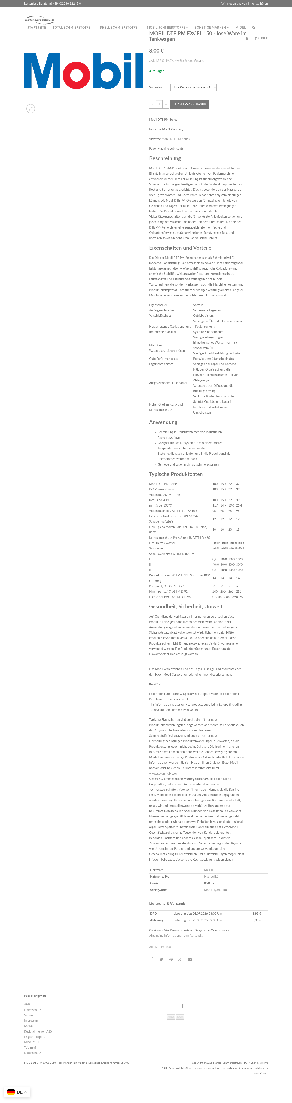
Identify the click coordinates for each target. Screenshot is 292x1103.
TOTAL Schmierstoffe (72, 27)
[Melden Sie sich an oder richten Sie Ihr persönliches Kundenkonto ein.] (246, 38)
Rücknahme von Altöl (38, 1031)
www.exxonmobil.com (163, 773)
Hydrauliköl (211, 876)
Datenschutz (32, 1010)
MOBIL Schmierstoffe (166, 27)
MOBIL (209, 870)
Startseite (36, 27)
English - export (34, 1037)
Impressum (31, 1020)
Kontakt (29, 1026)
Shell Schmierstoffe (119, 27)
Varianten (155, 87)
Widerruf (30, 1047)
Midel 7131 (31, 1042)
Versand (199, 60)
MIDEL (241, 27)
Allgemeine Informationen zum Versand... (176, 935)
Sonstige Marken (211, 27)
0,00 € (263, 38)
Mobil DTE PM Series (176, 139)
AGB (27, 1004)
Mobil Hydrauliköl (215, 890)
